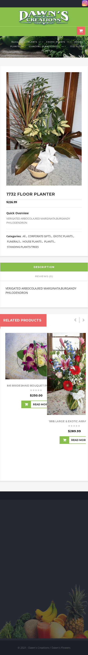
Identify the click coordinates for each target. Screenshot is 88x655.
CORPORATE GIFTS (39, 236)
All (24, 236)
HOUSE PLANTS (32, 241)
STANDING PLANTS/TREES (44, 46)
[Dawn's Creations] (44, 18)
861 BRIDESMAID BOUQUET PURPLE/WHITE (36, 385)
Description (44, 267)
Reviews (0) (44, 276)
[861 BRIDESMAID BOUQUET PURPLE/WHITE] (36, 356)
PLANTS (32, 42)
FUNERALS (13, 241)
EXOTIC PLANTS (55, 42)
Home (15, 42)
